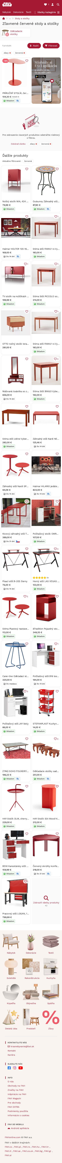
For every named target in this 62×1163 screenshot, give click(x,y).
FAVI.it (8, 1151)
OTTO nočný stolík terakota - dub (20, 344)
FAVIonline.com (12, 1137)
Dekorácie (18, 12)
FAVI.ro (27, 1147)
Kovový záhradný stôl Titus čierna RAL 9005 (25, 533)
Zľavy (51, 1028)
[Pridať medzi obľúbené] (26, 61)
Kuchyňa (50, 978)
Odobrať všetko (18, 144)
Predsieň (31, 1028)
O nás (11, 1081)
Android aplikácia (20, 1128)
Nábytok (6, 12)
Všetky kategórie (46, 12)
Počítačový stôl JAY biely (15, 723)
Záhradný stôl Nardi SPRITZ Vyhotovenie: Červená (28, 486)
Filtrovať (52, 45)
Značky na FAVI (15, 1090)
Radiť (36, 45)
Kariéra (11, 1055)
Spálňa (50, 1003)
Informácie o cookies (18, 1115)
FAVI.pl (18, 1147)
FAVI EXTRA (13, 1107)
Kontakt (12, 1050)
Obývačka (31, 1003)
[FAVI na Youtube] (21, 1067)
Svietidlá (11, 978)
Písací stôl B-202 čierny (14, 581)
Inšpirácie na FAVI (17, 1094)
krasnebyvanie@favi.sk (22, 1046)
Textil (28, 12)
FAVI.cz (9, 1147)
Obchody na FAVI (16, 1086)
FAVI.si (8, 1155)
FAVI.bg (39, 1151)
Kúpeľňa (11, 1003)
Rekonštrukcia (32, 978)
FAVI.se (17, 1151)
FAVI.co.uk (28, 1151)
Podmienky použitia (18, 1111)
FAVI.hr (46, 1147)
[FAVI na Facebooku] (9, 1067)
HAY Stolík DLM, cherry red (16, 818)
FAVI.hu (36, 1147)
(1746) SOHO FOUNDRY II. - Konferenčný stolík (27, 771)
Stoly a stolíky (22, 18)
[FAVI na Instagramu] (14, 1067)
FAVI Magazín (14, 1098)
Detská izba (11, 1028)
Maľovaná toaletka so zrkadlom (19, 391)
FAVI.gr (48, 1151)
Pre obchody (14, 1102)
